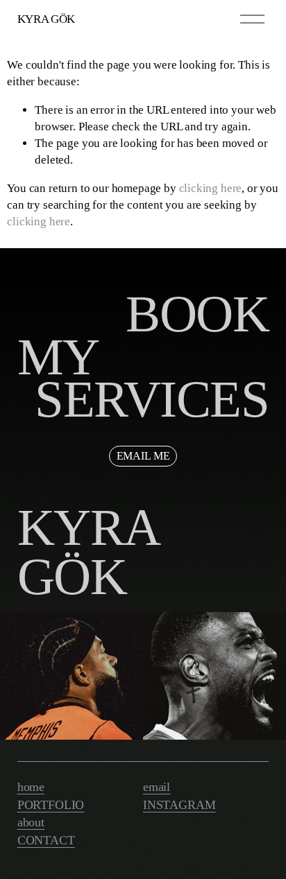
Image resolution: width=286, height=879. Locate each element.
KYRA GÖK (46, 19)
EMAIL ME (143, 456)
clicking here (210, 188)
